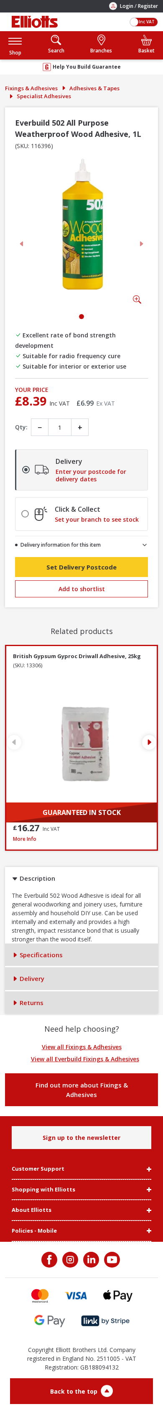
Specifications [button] (40, 955)
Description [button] (36, 878)
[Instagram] (69, 1260)
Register (148, 6)
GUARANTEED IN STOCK (82, 812)
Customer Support (38, 1169)
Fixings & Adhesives (31, 88)
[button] (15, 45)
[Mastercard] (40, 1295)
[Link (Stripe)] (105, 1321)
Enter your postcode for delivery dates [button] (91, 475)
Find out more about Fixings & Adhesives (82, 1090)
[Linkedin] (90, 1260)
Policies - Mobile (34, 1231)
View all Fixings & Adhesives (82, 1047)
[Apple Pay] (117, 1295)
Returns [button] (30, 1002)
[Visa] (76, 1295)
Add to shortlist (82, 589)
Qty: (21, 427)
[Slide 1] (81, 316)
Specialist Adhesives (44, 96)
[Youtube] (111, 1260)
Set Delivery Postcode (81, 567)
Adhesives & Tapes (94, 88)
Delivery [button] (31, 978)
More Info (81, 838)
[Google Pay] (49, 1321)
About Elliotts (31, 1210)
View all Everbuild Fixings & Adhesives (85, 1059)
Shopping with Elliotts (43, 1189)
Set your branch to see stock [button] (97, 519)
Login (126, 6)
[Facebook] (50, 1260)
